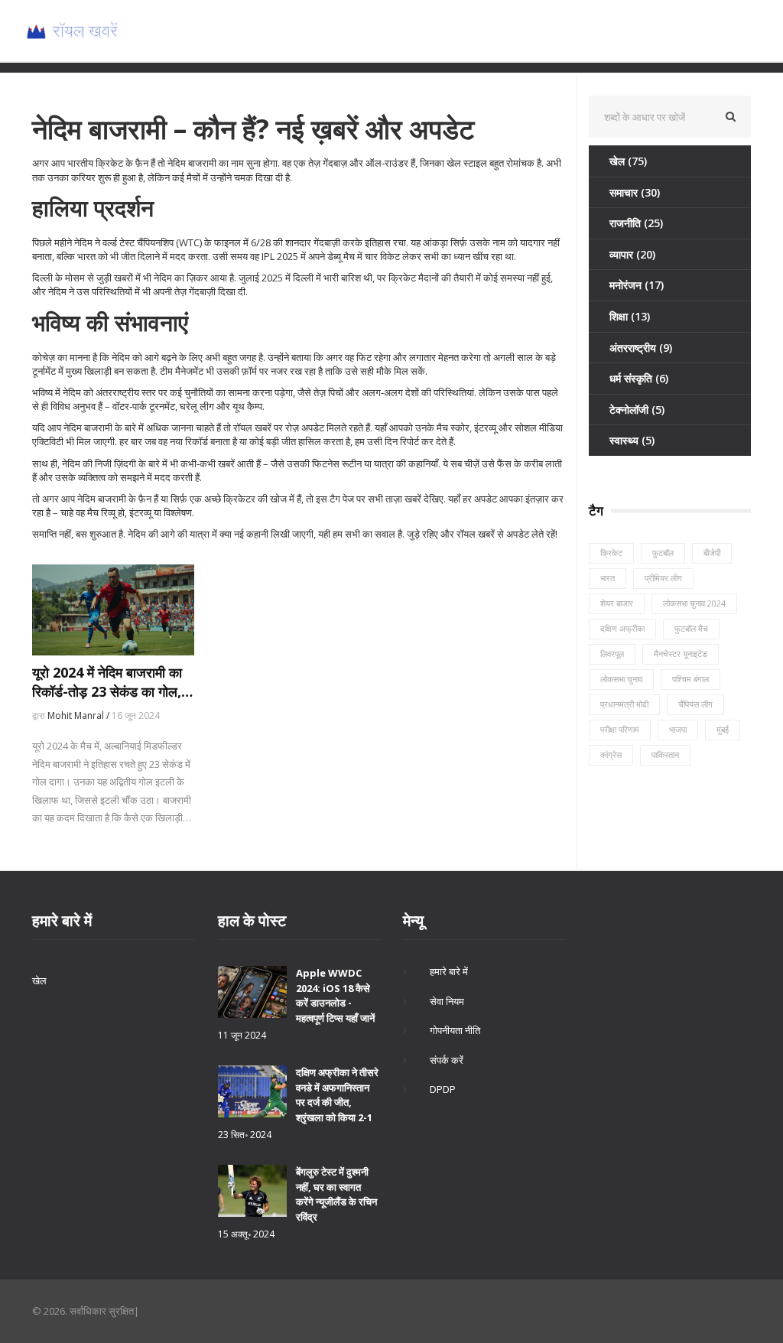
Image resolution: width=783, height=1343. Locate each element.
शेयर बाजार (616, 603)
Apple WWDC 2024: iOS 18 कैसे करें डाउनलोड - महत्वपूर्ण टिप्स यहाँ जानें (335, 995)
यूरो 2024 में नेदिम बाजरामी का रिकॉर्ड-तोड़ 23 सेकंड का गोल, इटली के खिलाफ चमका (107, 682)
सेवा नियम (447, 1001)
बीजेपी (711, 552)
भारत (607, 578)
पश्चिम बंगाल (690, 679)
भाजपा (678, 729)
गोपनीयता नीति (455, 1030)
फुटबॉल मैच (691, 628)
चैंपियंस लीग (695, 704)
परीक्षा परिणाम (619, 729)
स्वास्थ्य (632, 440)
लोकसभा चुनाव (621, 679)
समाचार (634, 192)
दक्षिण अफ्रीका (622, 628)
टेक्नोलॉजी (636, 409)
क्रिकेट (611, 552)
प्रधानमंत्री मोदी (624, 704)
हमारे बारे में (449, 971)
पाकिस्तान (665, 754)
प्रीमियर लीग (663, 578)
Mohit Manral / (79, 715)
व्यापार (632, 254)
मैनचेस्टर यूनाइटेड (680, 653)
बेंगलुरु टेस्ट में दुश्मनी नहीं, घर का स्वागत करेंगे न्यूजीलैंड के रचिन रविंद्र (336, 1194)
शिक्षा (629, 316)
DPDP (443, 1089)
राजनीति (636, 223)
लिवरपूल (612, 653)
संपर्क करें (446, 1060)
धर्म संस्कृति (638, 378)
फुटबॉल (663, 552)
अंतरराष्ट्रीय (640, 347)
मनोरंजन (636, 285)
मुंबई (722, 729)
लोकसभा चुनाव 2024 (694, 603)
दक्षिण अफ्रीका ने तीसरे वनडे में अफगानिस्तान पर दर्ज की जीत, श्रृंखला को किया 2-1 (337, 1094)
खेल (628, 161)
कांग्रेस (611, 754)
